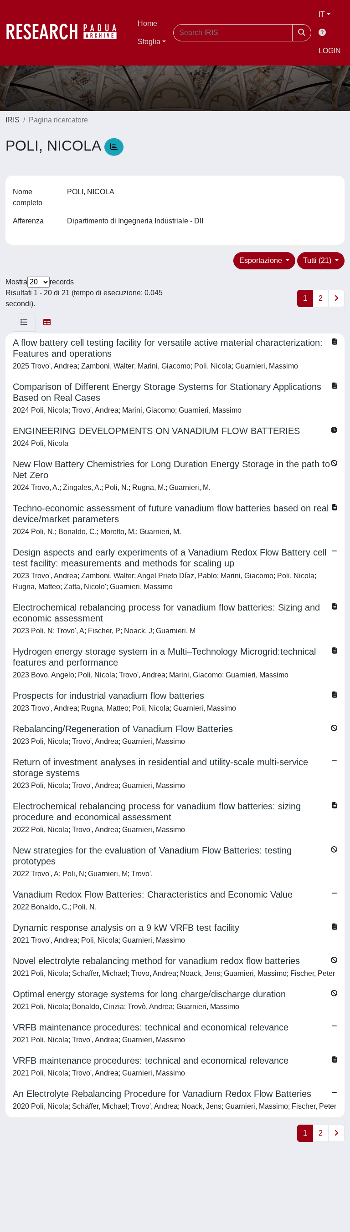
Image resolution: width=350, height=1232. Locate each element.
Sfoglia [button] (149, 41)
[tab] (24, 322)
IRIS (12, 120)
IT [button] (322, 14)
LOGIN (330, 51)
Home (147, 23)
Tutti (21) (318, 260)
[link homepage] (66, 33)
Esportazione (261, 260)
